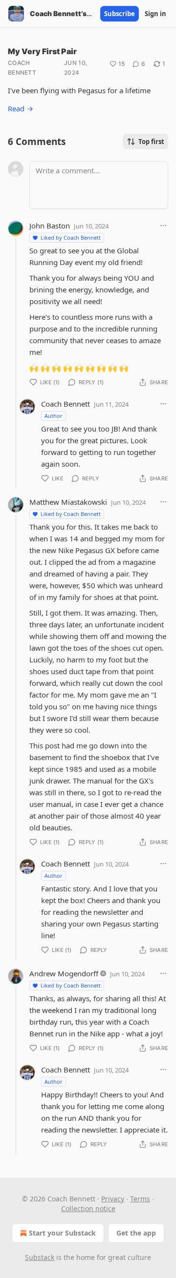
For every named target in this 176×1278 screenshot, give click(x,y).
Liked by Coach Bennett (71, 237)
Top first (151, 141)
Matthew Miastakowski (68, 502)
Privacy (112, 1198)
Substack (39, 1257)
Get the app (136, 1232)
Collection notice (88, 1208)
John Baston (49, 225)
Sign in (155, 13)
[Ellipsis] (163, 225)
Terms (140, 1198)
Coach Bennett (22, 67)
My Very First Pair (42, 51)
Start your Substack (62, 1232)
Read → (20, 108)
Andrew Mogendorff (63, 973)
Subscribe (119, 13)
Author (53, 415)
